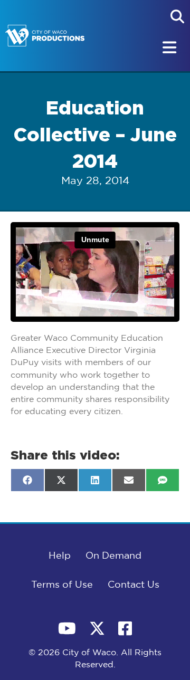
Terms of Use (62, 585)
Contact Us (133, 585)
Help (60, 556)
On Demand (113, 556)
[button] (177, 16)
